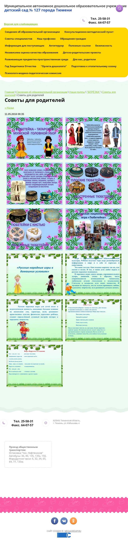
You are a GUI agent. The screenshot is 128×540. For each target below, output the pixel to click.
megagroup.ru (73, 531)
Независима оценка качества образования (31, 52)
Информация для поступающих (24, 45)
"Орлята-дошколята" (54, 66)
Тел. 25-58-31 (100, 18)
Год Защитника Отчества (20, 66)
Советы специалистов (18, 38)
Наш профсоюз (46, 38)
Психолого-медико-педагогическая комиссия (33, 73)
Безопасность (103, 45)
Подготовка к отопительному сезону (93, 66)
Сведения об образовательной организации (32, 31)
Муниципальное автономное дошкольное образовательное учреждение (65, 6)
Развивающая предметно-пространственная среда (36, 59)
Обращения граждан (73, 38)
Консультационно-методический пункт (88, 31)
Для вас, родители (84, 59)
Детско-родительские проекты (82, 52)
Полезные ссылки (80, 45)
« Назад (9, 108)
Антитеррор (56, 45)
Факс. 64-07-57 (99, 22)
